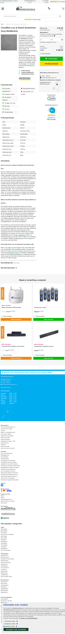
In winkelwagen (53, 58)
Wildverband (4, 573)
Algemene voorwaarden (7, 435)
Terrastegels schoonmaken (8, 460)
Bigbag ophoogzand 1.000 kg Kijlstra (11, 307)
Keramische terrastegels (7, 534)
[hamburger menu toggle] (2, 8)
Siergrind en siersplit (6, 600)
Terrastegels (4, 545)
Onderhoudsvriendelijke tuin (8, 469)
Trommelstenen (5, 567)
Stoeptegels (4, 541)
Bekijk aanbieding (16, 319)
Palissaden (4, 587)
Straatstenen (4, 564)
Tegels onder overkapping (8, 478)
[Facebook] (2, 485)
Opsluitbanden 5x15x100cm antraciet (43, 346)
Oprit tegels (4, 536)
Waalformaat (4, 571)
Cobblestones (4, 574)
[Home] (25, 8)
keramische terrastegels (26, 177)
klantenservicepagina (15, 254)
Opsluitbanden (5, 585)
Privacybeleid (4, 457)
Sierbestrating (4, 560)
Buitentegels (4, 530)
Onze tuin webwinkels (6, 453)
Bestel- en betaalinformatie (8, 432)
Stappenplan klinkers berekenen (9, 472)
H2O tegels (4, 532)
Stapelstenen (4, 592)
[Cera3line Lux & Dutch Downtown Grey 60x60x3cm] (9, 42)
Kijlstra (16, 0)
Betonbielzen (4, 581)
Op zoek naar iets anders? (8, 448)
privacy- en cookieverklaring (29, 618)
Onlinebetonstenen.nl (6, 499)
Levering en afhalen (6, 434)
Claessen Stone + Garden (8, 501)
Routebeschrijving (5, 387)
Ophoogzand (4, 599)
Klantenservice (5, 443)
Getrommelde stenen (6, 576)
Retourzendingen (5, 439)
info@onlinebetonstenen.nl (13, 252)
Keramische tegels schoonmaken (10, 479)
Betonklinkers (4, 555)
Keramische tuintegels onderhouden (10, 465)
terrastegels (9, 213)
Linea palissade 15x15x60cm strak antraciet (13, 346)
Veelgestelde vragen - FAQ (8, 441)
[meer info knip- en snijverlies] (55, 36)
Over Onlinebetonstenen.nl (8, 427)
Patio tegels (4, 538)
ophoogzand (4, 231)
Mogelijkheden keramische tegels (10, 467)
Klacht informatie (5, 437)
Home (2, 24)
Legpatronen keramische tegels (9, 464)
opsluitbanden (21, 235)
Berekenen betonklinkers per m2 (9, 474)
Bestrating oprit (5, 557)
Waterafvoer (4, 602)
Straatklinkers (4, 566)
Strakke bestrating (5, 562)
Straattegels (4, 543)
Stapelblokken (4, 588)
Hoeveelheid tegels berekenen (9, 476)
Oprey (2, 497)
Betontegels (4, 529)
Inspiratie (3, 444)
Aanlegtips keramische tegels (8, 462)
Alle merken (4, 503)
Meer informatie (48, 319)
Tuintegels (3, 546)
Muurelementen (5, 580)
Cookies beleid (5, 458)
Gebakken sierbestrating (7, 559)
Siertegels (3, 539)
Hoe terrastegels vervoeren (8, 471)
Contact (3, 430)
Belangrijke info (5, 455)
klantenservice (19, 238)
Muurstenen (4, 583)
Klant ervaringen (5, 446)
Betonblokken (4, 590)
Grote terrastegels (5, 550)
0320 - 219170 (46, 76)
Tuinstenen (4, 569)
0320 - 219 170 (24, 251)
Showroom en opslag (6, 428)
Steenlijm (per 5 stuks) (40, 307)
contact (30, 238)
